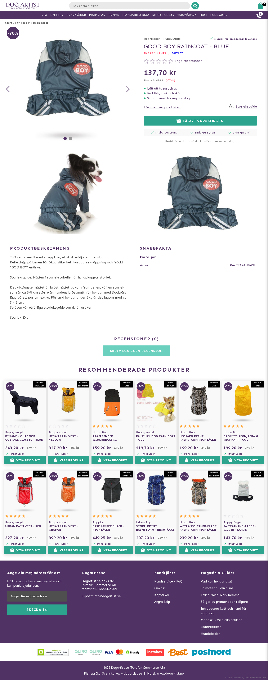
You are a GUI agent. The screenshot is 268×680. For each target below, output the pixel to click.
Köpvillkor (161, 595)
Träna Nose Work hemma (220, 595)
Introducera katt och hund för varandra (223, 611)
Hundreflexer (211, 627)
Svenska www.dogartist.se (122, 673)
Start (8, 22)
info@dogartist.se (107, 596)
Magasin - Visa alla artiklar (221, 620)
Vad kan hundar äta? (217, 581)
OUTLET (177, 53)
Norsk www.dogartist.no (165, 673)
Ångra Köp (162, 602)
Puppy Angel (172, 39)
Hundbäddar (210, 634)
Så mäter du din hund (217, 588)
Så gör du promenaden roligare (224, 602)
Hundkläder (22, 22)
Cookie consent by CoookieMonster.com (245, 677)
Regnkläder (40, 22)
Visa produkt (28, 460)
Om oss (160, 588)
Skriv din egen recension (136, 351)
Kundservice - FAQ (168, 581)
